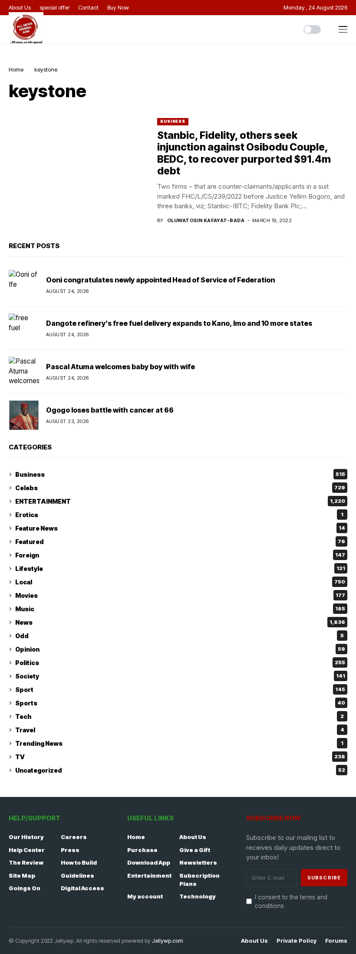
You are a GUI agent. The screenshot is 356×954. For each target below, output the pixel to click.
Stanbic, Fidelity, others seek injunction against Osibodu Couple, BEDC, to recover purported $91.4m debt (244, 153)
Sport (180, 689)
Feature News (180, 528)
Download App (148, 862)
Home (16, 69)
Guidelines (77, 875)
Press (70, 849)
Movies (180, 595)
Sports (180, 703)
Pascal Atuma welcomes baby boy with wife (120, 366)
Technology (197, 896)
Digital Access (82, 888)
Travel (179, 730)
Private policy (296, 941)
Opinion (180, 649)
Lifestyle (180, 568)
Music (180, 609)
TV (180, 757)
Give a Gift (194, 849)
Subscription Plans (199, 880)
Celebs (180, 488)
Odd (179, 635)
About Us (192, 836)
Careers (74, 836)
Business (172, 121)
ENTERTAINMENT (180, 501)
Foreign (180, 555)
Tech (179, 716)
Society (180, 676)
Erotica (179, 514)
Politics (180, 662)
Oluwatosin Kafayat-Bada (205, 220)
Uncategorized (180, 770)
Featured (180, 541)
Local (180, 582)
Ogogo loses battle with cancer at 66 (110, 410)
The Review (26, 862)
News (180, 622)
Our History (26, 836)
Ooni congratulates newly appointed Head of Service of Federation (160, 279)
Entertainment (149, 875)
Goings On (24, 888)
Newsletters (198, 862)
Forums (336, 941)
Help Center (27, 849)
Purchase (142, 849)
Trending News (179, 743)
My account (145, 896)
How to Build (79, 862)
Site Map (22, 875)
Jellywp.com (167, 940)
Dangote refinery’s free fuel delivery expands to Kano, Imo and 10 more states (179, 323)
